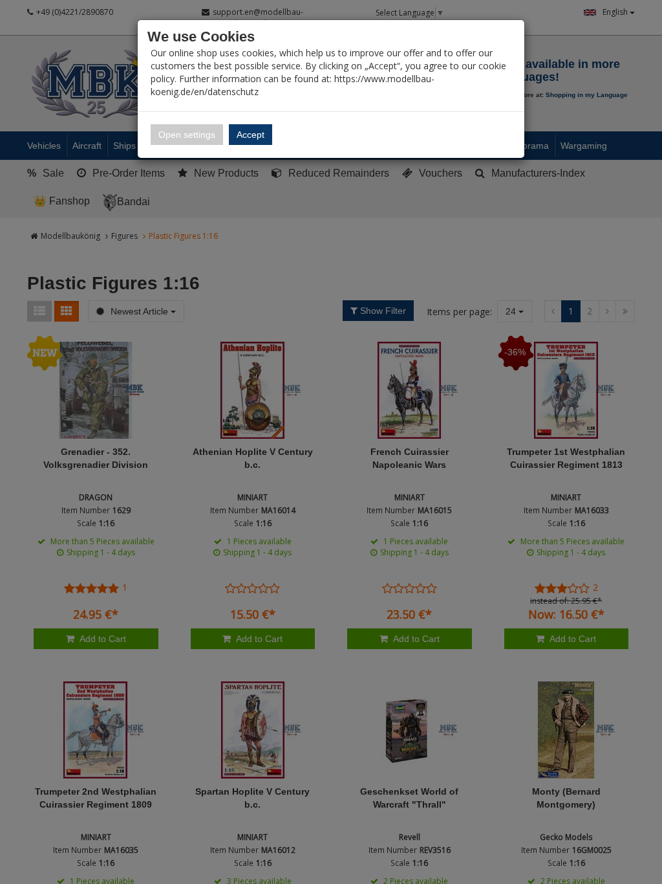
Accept (250, 134)
